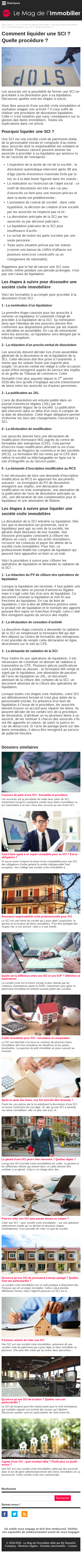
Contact (72, 1545)
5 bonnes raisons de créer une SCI (23, 1340)
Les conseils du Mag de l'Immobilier (33, 24)
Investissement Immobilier (64, 24)
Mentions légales (28, 1545)
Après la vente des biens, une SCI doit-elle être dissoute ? (37, 1100)
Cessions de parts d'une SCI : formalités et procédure (34, 795)
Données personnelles (53, 1545)
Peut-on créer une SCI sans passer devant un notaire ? (35, 1218)
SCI (3, 27)
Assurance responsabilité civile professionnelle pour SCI (37, 916)
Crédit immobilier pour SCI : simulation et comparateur (36, 1038)
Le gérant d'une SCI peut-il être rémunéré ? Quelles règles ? (39, 1159)
